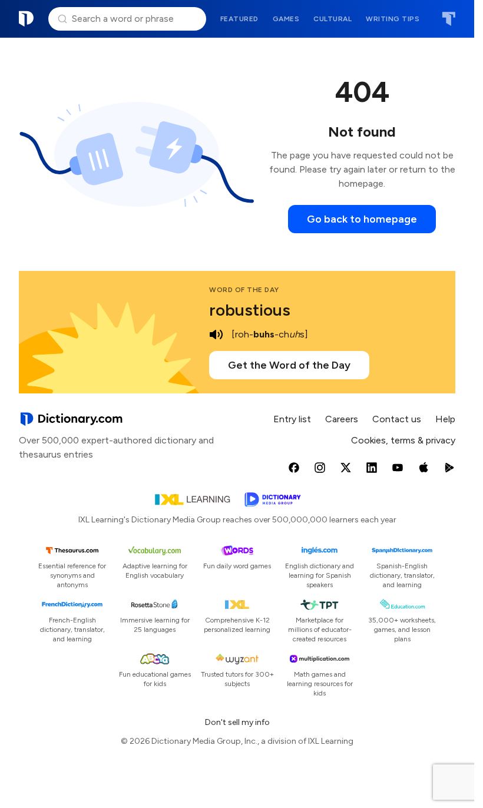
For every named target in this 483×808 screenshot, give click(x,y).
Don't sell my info (237, 722)
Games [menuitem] (286, 19)
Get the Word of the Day (289, 365)
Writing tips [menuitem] (392, 19)
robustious (249, 310)
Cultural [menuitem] (332, 19)
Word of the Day (244, 290)
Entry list (292, 419)
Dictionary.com (26, 19)
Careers (341, 419)
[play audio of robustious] (216, 334)
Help (445, 419)
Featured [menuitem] (239, 19)
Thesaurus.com (448, 19)
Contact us (396, 419)
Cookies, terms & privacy (403, 440)
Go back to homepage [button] (362, 219)
